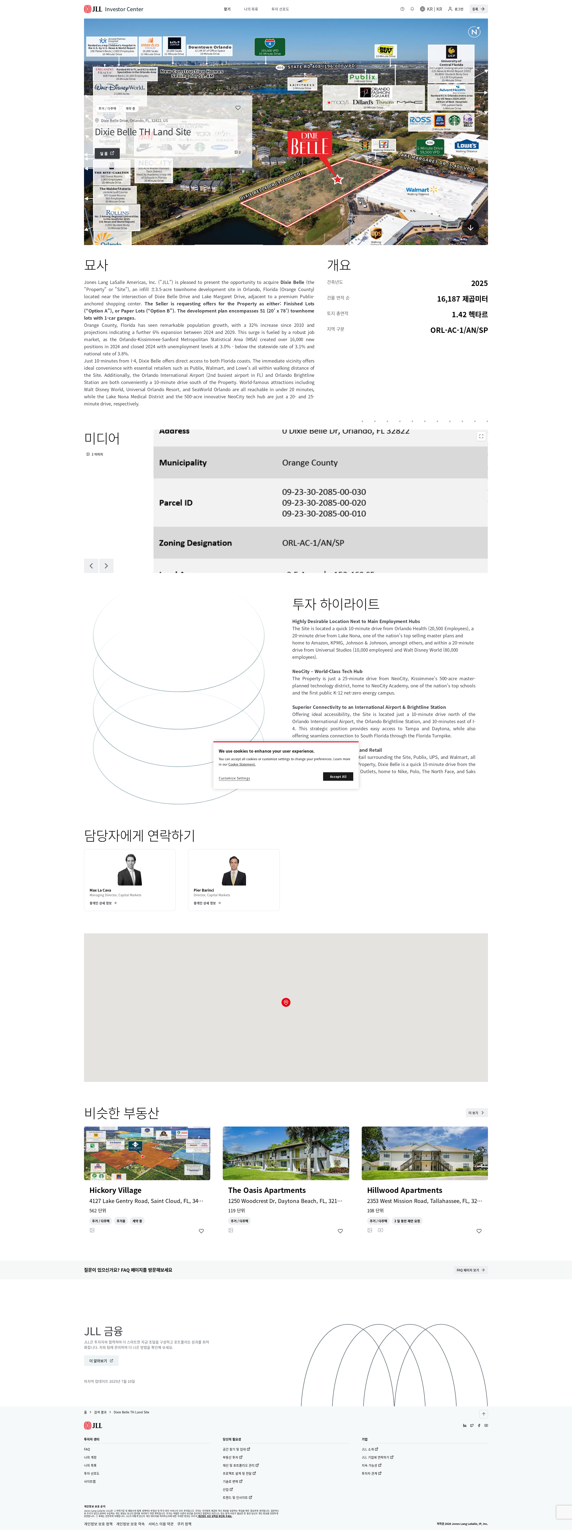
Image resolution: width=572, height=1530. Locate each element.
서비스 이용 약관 (161, 1523)
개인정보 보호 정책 (98, 1523)
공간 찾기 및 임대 (234, 1449)
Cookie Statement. (242, 764)
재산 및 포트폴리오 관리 (238, 1465)
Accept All (338, 776)
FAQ (87, 1449)
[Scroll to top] (483, 1414)
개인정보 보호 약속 (130, 1523)
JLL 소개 (368, 1449)
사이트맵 (90, 1481)
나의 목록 (90, 1465)
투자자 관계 (369, 1473)
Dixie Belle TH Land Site (131, 1412)
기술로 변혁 (230, 1481)
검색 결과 (100, 1412)
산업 (226, 1489)
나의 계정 (90, 1457)
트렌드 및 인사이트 (235, 1497)
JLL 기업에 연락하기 (375, 1457)
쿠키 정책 (184, 1523)
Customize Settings (234, 778)
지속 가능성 (369, 1465)
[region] (286, 765)
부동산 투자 (230, 1457)
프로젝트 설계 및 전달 (237, 1473)
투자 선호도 (91, 1473)
